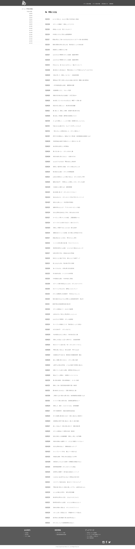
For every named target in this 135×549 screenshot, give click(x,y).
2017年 (30, 30)
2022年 (30, 20)
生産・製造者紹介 (90, 538)
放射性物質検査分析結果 (61, 534)
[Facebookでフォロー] (106, 542)
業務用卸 (111, 3)
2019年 (30, 26)
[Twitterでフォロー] (109, 542)
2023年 (30, 17)
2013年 (30, 39)
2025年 (30, 13)
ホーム (23, 9)
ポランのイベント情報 (61, 532)
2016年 (30, 32)
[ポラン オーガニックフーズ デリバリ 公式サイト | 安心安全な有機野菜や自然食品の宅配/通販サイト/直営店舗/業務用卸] (32, 3)
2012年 (30, 41)
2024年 (30, 15)
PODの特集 (29, 11)
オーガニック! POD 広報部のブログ (94, 534)
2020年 (30, 24)
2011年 (30, 43)
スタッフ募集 (27, 536)
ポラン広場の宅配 (96, 3)
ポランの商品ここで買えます (92, 536)
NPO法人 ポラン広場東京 (92, 532)
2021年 (30, 22)
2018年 (30, 28)
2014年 (30, 36)
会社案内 (26, 532)
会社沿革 (26, 534)
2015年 (30, 34)
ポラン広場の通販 (87, 3)
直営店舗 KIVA (105, 3)
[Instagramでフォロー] (103, 542)
